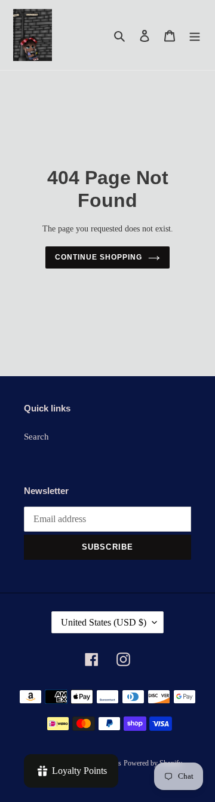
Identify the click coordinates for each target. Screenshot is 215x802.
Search (36, 436)
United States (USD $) (103, 622)
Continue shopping (98, 257)
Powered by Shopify (153, 763)
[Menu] (194, 35)
